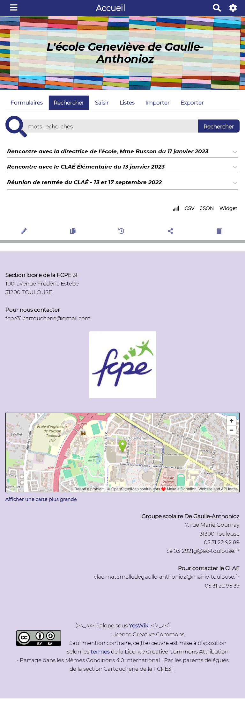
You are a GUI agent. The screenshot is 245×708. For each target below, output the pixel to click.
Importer (157, 102)
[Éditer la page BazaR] (24, 232)
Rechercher (69, 102)
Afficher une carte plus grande (41, 499)
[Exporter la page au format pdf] (220, 232)
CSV (190, 208)
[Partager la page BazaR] (171, 232)
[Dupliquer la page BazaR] (74, 232)
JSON (207, 208)
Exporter (192, 102)
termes (100, 651)
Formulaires (27, 102)
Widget (228, 208)
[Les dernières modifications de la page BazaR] (122, 232)
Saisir (102, 102)
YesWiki (139, 625)
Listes (127, 102)
